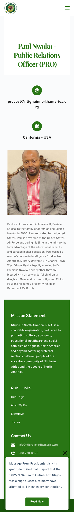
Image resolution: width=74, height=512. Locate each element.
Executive (17, 414)
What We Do (19, 406)
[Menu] (67, 8)
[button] (65, 453)
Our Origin (17, 397)
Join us (15, 422)
